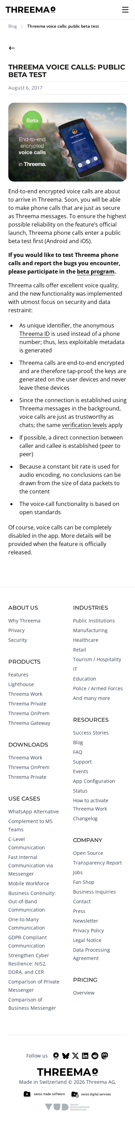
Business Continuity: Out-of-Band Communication (32, 901)
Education (84, 678)
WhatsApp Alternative (33, 811)
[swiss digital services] (91, 1094)
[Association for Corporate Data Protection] (68, 1106)
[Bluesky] (66, 1056)
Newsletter (85, 920)
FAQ (77, 752)
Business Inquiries (94, 891)
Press (79, 911)
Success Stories (91, 732)
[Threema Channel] (56, 1056)
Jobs (78, 872)
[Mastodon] (104, 1056)
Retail (79, 649)
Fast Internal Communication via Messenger (30, 865)
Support (82, 761)
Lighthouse (21, 684)
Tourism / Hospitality (97, 659)
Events (80, 771)
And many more (91, 698)
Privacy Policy (88, 930)
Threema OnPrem (29, 713)
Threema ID (34, 334)
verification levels (84, 425)
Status (80, 790)
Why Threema (24, 620)
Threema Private (27, 703)
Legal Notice (87, 940)
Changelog (85, 818)
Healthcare (85, 640)
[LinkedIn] (85, 1056)
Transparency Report (97, 862)
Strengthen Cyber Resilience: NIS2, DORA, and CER (28, 963)
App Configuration (94, 781)
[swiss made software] (44, 1094)
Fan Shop (83, 882)
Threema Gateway (29, 723)
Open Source (88, 853)
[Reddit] (95, 1056)
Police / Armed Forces (98, 688)
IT (75, 669)
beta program (96, 271)
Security (17, 640)
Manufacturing (90, 630)
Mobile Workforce (28, 883)
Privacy (16, 630)
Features (18, 674)
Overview (83, 992)
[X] (75, 1056)
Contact (82, 901)
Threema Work (25, 694)
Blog (12, 26)
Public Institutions (94, 620)
